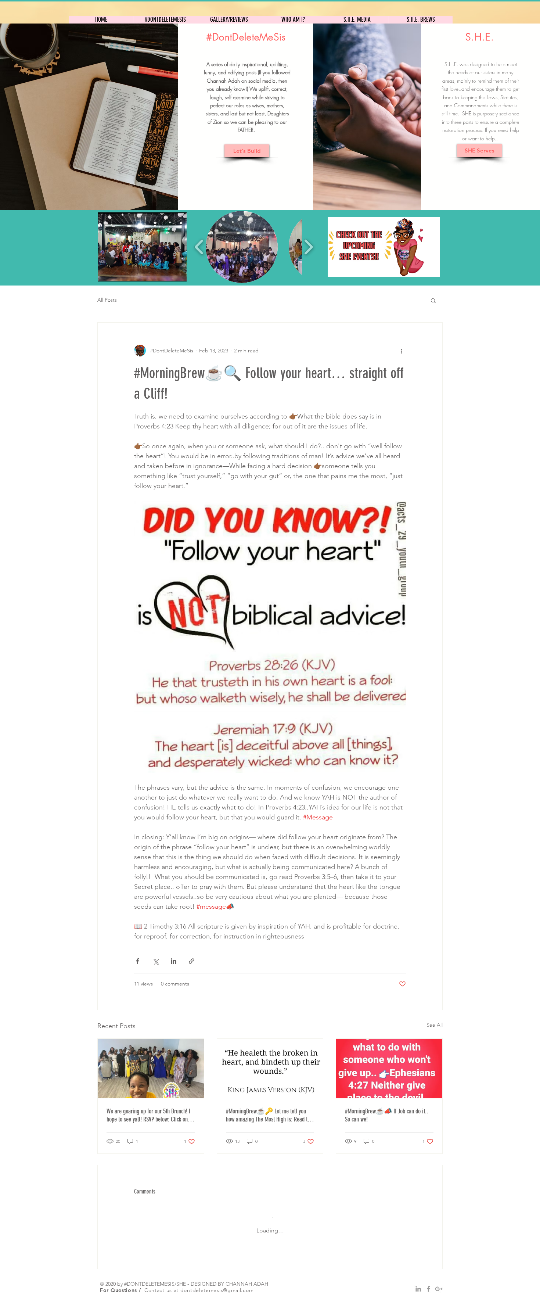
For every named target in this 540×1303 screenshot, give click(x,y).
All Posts (107, 300)
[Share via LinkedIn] (173, 961)
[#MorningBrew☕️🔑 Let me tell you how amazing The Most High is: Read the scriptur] (270, 1068)
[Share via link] (191, 961)
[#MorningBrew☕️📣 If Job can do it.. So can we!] (389, 1068)
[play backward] (199, 247)
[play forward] (308, 247)
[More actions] (401, 350)
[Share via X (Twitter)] (155, 961)
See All (434, 1025)
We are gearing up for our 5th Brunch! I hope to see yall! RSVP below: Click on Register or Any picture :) (148, 1115)
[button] (142, 246)
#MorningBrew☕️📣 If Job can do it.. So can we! (386, 1115)
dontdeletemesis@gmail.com (217, 1282)
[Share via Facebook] (137, 961)
